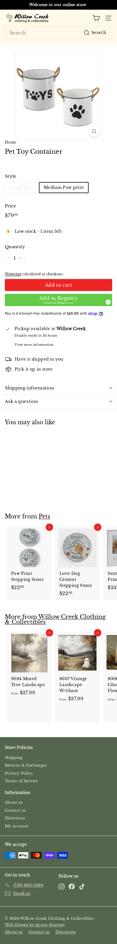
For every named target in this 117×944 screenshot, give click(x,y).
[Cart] (96, 18)
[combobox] (58, 33)
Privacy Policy (19, 773)
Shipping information (29, 388)
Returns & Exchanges (26, 765)
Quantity (15, 246)
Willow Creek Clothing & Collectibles (55, 619)
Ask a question (21, 401)
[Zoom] (94, 131)
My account (16, 826)
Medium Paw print (64, 187)
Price (10, 206)
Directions (15, 818)
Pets (44, 516)
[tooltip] (108, 302)
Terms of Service (21, 781)
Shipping (13, 274)
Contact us (15, 810)
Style (11, 176)
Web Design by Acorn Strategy (35, 924)
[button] (58, 300)
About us (14, 802)
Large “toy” (21, 187)
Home (10, 142)
